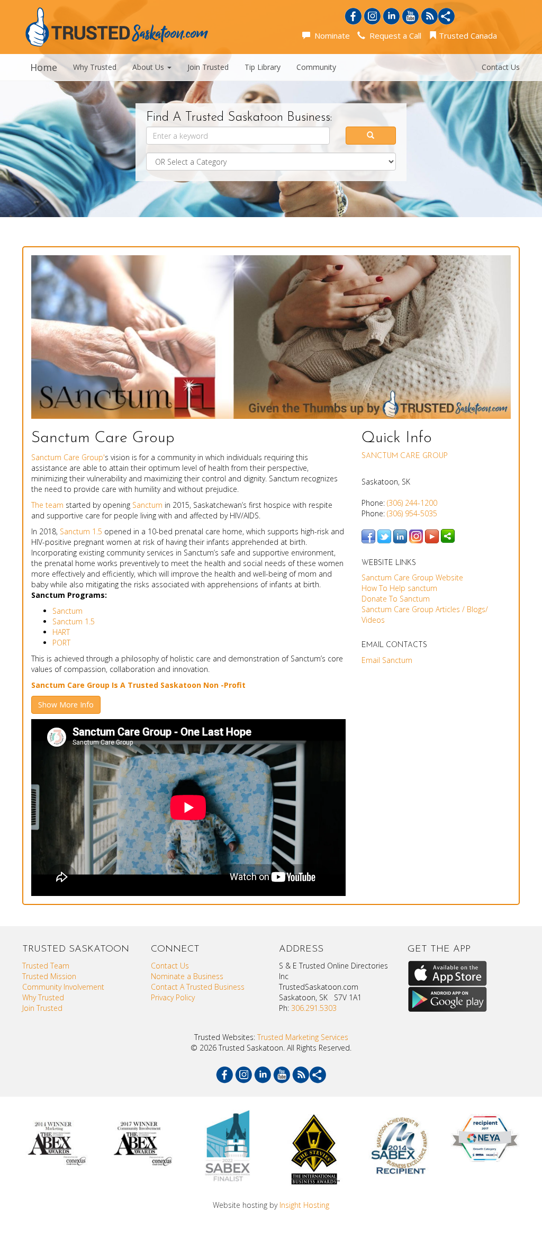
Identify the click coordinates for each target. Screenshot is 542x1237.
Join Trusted (208, 67)
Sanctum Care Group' (68, 457)
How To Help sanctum (399, 588)
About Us (149, 67)
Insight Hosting (304, 1205)
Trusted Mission (49, 976)
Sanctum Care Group (405, 456)
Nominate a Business (187, 976)
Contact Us (501, 67)
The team (47, 505)
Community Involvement (63, 987)
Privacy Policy (173, 997)
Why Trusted (94, 67)
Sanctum (147, 505)
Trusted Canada (467, 35)
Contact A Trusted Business (198, 987)
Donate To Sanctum (396, 599)
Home (43, 67)
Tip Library (263, 67)
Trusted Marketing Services (302, 1037)
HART (61, 632)
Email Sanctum (387, 660)
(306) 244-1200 (412, 503)
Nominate (330, 35)
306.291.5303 (314, 1008)
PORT (61, 643)
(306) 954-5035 (412, 513)
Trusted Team (45, 966)
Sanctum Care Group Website (412, 577)
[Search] (371, 136)
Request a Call (393, 35)
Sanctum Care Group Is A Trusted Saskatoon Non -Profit (139, 685)
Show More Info (66, 705)
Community (316, 67)
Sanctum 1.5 (82, 531)
